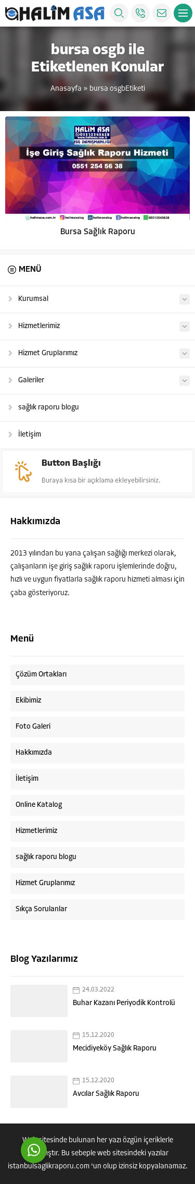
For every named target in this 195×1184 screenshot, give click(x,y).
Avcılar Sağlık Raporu (106, 1094)
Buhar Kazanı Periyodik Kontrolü (124, 1003)
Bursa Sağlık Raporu (97, 232)
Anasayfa (66, 89)
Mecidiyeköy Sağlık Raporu (115, 1049)
